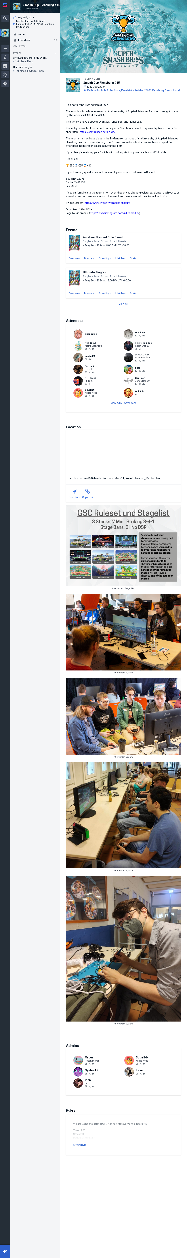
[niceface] (143, 335)
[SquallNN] (86, 395)
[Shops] (5, 66)
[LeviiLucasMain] (141, 1073)
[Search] (5, 18)
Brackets (89, 258)
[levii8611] (144, 1074)
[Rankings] (5, 57)
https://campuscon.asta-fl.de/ (97, 131)
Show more (80, 1144)
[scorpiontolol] (136, 383)
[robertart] (93, 1064)
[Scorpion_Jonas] (140, 383)
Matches (120, 258)
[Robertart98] (90, 1063)
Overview (74, 258)
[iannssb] (86, 1086)
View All (123, 303)
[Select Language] (5, 74)
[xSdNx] (140, 360)
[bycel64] (86, 383)
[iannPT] (90, 1086)
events (17, 53)
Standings (105, 258)
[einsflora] (136, 370)
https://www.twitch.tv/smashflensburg (107, 202)
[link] (143, 335)
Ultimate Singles (94, 272)
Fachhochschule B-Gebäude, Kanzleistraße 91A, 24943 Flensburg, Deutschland (133, 90)
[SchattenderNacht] (136, 360)
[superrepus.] (93, 349)
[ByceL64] (90, 383)
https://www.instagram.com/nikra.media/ (114, 213)
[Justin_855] (86, 359)
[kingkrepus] (86, 348)
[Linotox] (90, 372)
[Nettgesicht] (140, 335)
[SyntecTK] (86, 1073)
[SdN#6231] (143, 360)
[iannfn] (93, 1086)
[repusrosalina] (90, 348)
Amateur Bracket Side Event (103, 237)
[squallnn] (93, 396)
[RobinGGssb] (136, 348)
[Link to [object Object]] (79, 334)
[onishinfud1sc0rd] (136, 394)
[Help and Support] (5, 83)
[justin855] (90, 359)
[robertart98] (86, 1063)
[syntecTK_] (90, 1073)
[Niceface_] (136, 335)
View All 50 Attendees (123, 402)
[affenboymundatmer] (137, 1073)
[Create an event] (5, 48)
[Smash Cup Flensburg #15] (5, 33)
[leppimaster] (143, 384)
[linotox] (86, 372)
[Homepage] (5, 5)
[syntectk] (93, 1074)
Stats (133, 258)
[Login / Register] (5, 1251)
